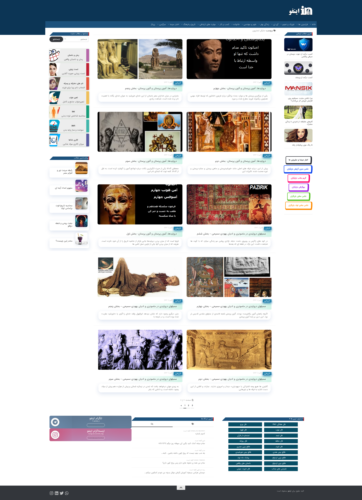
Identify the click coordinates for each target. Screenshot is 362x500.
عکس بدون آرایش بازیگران (298, 169)
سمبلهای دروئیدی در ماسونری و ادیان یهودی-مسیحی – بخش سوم (143, 379)
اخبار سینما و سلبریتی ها (298, 159)
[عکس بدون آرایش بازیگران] (298, 172)
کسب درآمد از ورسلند (304, 77)
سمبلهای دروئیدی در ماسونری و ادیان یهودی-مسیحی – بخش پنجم (142, 306)
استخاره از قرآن (243, 435)
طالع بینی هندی (279, 452)
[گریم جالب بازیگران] (298, 181)
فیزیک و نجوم (288, 24)
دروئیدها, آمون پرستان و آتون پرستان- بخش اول (152, 234)
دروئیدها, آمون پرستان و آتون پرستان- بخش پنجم (151, 88)
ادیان (267, 228)
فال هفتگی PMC (279, 424)
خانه (314, 24)
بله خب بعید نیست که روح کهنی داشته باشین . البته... (183, 453)
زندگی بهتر (264, 24)
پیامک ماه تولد (243, 457)
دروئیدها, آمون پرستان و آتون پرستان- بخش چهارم (240, 88)
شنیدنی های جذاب (279, 468)
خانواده (236, 24)
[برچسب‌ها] (193, 424)
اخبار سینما (174, 24)
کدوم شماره (200, 433)
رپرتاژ (153, 24)
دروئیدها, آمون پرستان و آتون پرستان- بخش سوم (151, 161)
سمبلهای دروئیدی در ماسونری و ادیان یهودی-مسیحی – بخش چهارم (231, 306)
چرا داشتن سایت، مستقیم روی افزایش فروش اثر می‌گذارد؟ (300, 99)
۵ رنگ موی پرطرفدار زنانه (302, 145)
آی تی (275, 24)
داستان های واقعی (243, 463)
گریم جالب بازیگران (298, 178)
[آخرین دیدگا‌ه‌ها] (152, 424)
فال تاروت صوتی (243, 468)
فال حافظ (279, 441)
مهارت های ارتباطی (208, 24)
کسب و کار (224, 24)
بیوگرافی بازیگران (298, 187)
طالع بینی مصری (243, 446)
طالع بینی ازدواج (279, 457)
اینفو (289, 491)
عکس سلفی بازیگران (298, 196)
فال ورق (243, 424)
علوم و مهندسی (250, 24)
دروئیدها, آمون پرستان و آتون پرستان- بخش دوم (240, 161)
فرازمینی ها (303, 24)
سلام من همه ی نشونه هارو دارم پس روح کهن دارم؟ (183, 462)
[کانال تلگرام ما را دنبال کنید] (67, 493)
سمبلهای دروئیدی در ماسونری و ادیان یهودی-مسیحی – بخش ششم (231, 234)
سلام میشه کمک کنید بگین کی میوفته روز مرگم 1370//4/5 (182, 443)
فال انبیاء (279, 446)
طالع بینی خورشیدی (243, 452)
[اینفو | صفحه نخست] (300, 11)
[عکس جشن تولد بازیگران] (298, 208)
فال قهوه (243, 429)
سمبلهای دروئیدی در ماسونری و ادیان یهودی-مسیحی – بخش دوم (232, 379)
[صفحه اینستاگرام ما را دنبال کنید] (51, 493)
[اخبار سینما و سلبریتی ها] (298, 163)
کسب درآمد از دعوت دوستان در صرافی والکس (300, 55)
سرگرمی (162, 24)
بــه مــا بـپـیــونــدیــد (96, 425)
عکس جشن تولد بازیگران (298, 205)
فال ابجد (279, 435)
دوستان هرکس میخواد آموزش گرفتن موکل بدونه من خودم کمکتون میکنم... (174, 472)
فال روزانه (243, 441)
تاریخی (178, 82)
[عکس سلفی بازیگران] (298, 199)
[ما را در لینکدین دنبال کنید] (57, 493)
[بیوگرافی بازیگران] (298, 190)
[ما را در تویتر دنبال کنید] (62, 493)
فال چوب (279, 429)
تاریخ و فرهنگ (189, 24)
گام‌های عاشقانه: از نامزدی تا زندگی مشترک (299, 123)
